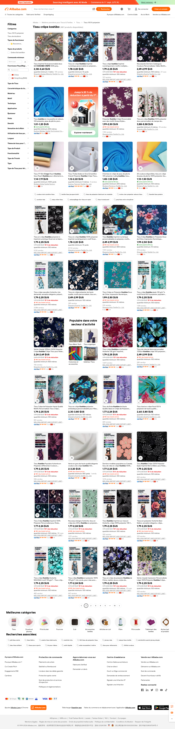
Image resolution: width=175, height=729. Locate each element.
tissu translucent (103, 199)
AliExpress (53, 718)
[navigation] (18, 314)
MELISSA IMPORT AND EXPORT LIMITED (117, 79)
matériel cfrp (68, 640)
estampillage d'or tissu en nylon (80, 199)
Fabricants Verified (80, 665)
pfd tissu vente (15, 640)
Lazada (87, 718)
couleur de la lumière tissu (46, 194)
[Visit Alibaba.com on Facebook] (142, 690)
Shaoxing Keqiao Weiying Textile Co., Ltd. (49, 74)
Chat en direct (112, 666)
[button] (93, 9)
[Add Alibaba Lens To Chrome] (38, 707)
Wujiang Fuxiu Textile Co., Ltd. (147, 186)
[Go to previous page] (81, 605)
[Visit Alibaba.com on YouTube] (161, 690)
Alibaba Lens (16, 708)
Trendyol (113, 718)
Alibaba (35, 22)
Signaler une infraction (115, 685)
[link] (172, 706)
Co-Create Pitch (11, 666)
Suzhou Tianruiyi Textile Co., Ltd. (80, 184)
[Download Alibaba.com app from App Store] (145, 707)
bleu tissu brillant (16, 645)
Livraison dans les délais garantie (51, 671)
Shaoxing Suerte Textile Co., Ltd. (148, 74)
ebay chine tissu (57, 199)
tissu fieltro (31, 640)
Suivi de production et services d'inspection (50, 681)
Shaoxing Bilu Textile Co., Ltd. (147, 129)
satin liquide (68, 645)
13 (114, 605)
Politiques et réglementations (50, 687)
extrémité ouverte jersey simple (149, 640)
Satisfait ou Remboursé (47, 666)
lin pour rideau (52, 645)
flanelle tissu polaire (156, 194)
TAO (106, 718)
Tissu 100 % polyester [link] (92, 22)
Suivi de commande (148, 671)
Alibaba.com (130, 708)
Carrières (8, 676)
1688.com (63, 718)
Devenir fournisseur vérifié (151, 676)
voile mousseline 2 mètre (87, 645)
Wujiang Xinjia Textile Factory (44, 184)
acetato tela (41, 199)
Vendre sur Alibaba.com (149, 662)
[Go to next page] (119, 605)
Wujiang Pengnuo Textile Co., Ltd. (114, 186)
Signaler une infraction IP (116, 680)
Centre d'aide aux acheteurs (117, 662)
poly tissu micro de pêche (124, 199)
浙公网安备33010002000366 (126, 725)
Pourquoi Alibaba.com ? (13, 662)
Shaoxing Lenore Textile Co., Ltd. (80, 74)
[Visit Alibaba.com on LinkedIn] (147, 690)
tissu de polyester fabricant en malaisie (99, 194)
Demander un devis (80, 669)
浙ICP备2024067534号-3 (148, 725)
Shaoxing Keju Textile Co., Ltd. (113, 134)
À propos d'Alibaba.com (14, 657)
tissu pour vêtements (110, 645)
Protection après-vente (47, 676)
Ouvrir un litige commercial (117, 671)
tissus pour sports (35, 645)
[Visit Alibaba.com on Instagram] (156, 690)
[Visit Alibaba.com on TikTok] (166, 690)
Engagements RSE (11, 671)
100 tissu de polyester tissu (88, 640)
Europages (122, 718)
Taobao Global (97, 718)
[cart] (129, 9)
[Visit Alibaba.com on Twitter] (151, 690)
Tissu (78, 22)
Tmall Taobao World (76, 718)
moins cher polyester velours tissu (130, 194)
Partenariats (145, 680)
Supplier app (76, 708)
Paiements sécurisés (46, 662)
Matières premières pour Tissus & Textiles (57, 22)
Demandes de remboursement (118, 676)
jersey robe (108, 640)
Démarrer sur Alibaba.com (150, 666)
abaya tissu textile (125, 640)
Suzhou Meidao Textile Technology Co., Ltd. (49, 131)
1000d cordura (129, 645)
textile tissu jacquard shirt (70, 194)
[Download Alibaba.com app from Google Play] (162, 707)
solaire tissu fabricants (49, 640)
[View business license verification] (109, 725)
